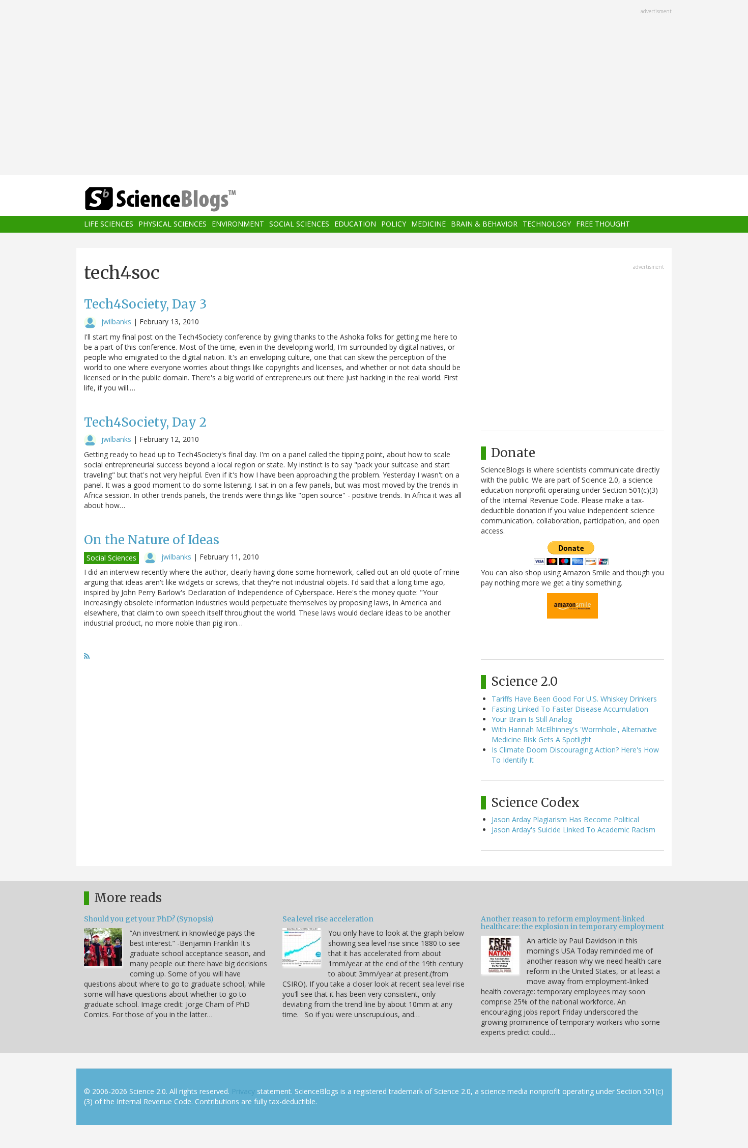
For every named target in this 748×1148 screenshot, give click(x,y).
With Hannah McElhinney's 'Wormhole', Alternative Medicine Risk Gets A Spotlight (574, 734)
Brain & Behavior (484, 224)
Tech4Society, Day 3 (145, 304)
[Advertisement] (374, 88)
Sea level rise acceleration (327, 918)
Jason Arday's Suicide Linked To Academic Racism (573, 829)
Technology (547, 224)
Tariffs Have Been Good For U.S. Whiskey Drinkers (574, 699)
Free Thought (603, 224)
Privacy (243, 1091)
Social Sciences (299, 224)
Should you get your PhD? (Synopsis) (149, 918)
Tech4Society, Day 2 (145, 422)
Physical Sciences (172, 224)
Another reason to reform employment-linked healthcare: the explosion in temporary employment (572, 922)
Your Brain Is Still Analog (532, 719)
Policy (393, 224)
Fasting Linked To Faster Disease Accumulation (570, 709)
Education (355, 224)
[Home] (180, 199)
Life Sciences (108, 224)
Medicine (428, 224)
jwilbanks (116, 321)
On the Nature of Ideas (151, 540)
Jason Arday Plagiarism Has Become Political (565, 819)
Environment (238, 224)
